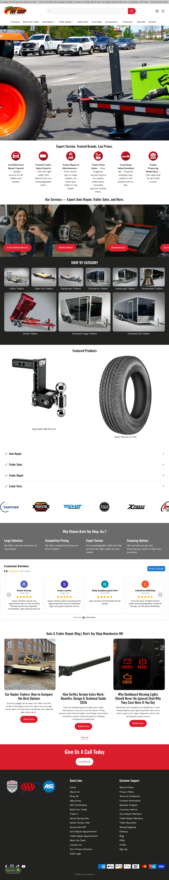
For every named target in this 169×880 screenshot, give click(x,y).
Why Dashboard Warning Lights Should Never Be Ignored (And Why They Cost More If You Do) (138, 698)
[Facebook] (6, 866)
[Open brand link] (15, 507)
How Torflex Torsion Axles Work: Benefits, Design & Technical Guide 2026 (83, 698)
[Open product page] (16, 277)
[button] (91, 11)
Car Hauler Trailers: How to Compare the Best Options (29, 696)
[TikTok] (18, 866)
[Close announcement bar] (166, 2)
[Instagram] (12, 866)
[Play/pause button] (4, 30)
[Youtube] (23, 866)
